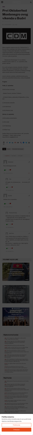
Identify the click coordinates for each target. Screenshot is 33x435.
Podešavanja (16, 425)
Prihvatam (16, 429)
